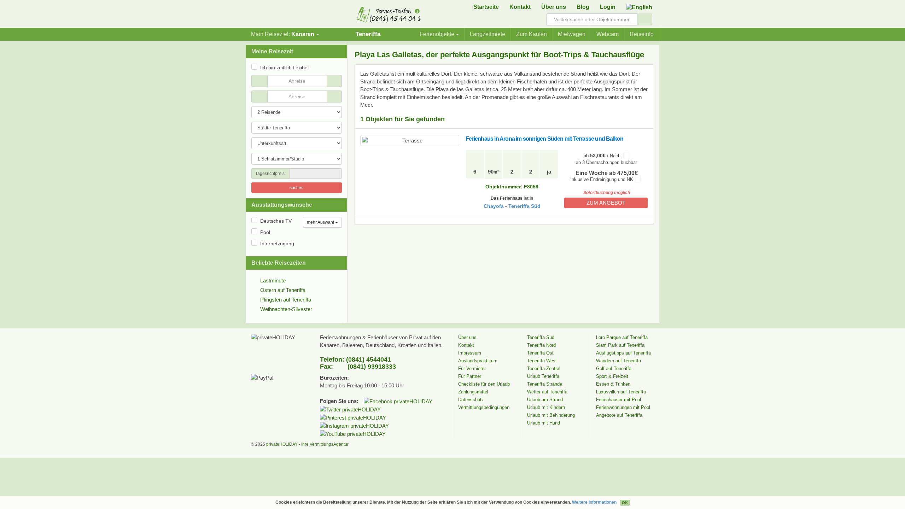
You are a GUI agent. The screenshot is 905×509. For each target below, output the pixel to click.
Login (607, 7)
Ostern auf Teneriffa (282, 290)
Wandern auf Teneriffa (618, 360)
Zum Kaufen (531, 34)
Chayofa (494, 206)
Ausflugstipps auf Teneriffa (623, 353)
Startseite (486, 7)
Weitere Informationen (594, 502)
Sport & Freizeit (612, 376)
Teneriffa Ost (540, 353)
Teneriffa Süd (524, 206)
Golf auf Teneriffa (613, 368)
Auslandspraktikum (477, 360)
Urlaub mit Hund (543, 423)
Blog (583, 7)
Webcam (607, 34)
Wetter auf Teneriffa (547, 391)
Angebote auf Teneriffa (619, 415)
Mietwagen (571, 34)
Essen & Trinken (613, 384)
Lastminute (273, 280)
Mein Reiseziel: (282, 34)
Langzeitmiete (487, 34)
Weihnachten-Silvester (286, 309)
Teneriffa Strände (544, 384)
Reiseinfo (642, 34)
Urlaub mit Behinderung (551, 415)
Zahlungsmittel (473, 391)
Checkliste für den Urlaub (484, 384)
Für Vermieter (472, 368)
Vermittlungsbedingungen (483, 407)
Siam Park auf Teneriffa (620, 345)
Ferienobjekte (437, 34)
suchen (297, 187)
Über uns (553, 7)
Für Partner (469, 376)
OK (625, 503)
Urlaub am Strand (545, 399)
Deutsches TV (276, 221)
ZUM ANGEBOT (605, 203)
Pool (265, 232)
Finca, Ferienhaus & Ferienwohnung (273, 16)
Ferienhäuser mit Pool (618, 399)
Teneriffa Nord (541, 345)
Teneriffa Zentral (543, 368)
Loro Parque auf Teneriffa (622, 337)
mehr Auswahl (321, 222)
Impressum (469, 353)
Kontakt (520, 7)
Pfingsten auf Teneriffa (285, 300)
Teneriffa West (542, 360)
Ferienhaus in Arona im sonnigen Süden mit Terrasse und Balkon (544, 139)
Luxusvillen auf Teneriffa (621, 391)
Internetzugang (277, 243)
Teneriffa (368, 34)
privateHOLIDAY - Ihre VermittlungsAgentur (307, 444)
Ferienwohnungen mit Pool (623, 407)
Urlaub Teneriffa (543, 376)
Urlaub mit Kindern (546, 407)
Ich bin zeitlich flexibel (284, 67)
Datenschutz (471, 399)
